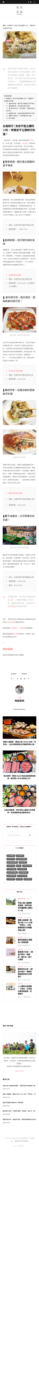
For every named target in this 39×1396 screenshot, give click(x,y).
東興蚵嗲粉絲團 (15, 275)
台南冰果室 (22, 869)
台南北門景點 (12, 872)
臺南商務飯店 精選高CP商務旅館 (25, 941)
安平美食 (24, 674)
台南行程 (11, 866)
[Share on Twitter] (26, 55)
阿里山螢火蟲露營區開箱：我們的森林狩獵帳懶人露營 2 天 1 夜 (25, 907)
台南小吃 (11, 859)
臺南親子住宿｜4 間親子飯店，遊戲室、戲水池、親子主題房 (25, 956)
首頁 (4, 25)
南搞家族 (10, 54)
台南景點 (22, 628)
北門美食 (28, 879)
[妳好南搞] (19, 10)
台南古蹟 (23, 862)
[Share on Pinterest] (32, 55)
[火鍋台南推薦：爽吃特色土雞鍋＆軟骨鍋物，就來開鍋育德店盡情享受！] (19, 796)
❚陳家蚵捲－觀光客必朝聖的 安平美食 (22, 103)
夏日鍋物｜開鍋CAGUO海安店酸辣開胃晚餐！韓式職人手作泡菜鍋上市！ (20, 777)
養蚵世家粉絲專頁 (16, 493)
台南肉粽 (11, 879)
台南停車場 (11, 876)
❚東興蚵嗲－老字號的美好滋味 (19, 106)
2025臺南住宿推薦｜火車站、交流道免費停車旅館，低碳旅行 (25, 990)
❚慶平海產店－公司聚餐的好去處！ (21, 116)
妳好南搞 (12, 118)
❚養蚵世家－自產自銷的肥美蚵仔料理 (21, 113)
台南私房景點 (11, 622)
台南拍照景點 (12, 862)
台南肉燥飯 (11, 869)
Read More (19, 1071)
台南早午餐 (27, 866)
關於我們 (18, 1141)
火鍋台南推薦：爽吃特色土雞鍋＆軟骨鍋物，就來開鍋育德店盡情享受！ (19, 811)
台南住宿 (20, 937)
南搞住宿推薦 (21, 898)
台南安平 (14, 674)
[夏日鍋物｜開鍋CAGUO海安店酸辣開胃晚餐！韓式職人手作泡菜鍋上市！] (19, 762)
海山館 (24, 143)
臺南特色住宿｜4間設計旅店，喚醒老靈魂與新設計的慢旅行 (25, 973)
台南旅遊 (20, 856)
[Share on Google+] (29, 55)
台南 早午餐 (22, 876)
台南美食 (9, 40)
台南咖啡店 (23, 872)
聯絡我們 (25, 1141)
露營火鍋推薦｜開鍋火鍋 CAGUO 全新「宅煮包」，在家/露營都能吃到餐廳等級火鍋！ (19, 743)
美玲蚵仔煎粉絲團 (16, 371)
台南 (18, 866)
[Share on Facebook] (22, 55)
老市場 (19, 879)
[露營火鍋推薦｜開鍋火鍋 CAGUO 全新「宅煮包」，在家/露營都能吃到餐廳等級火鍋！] (19, 727)
